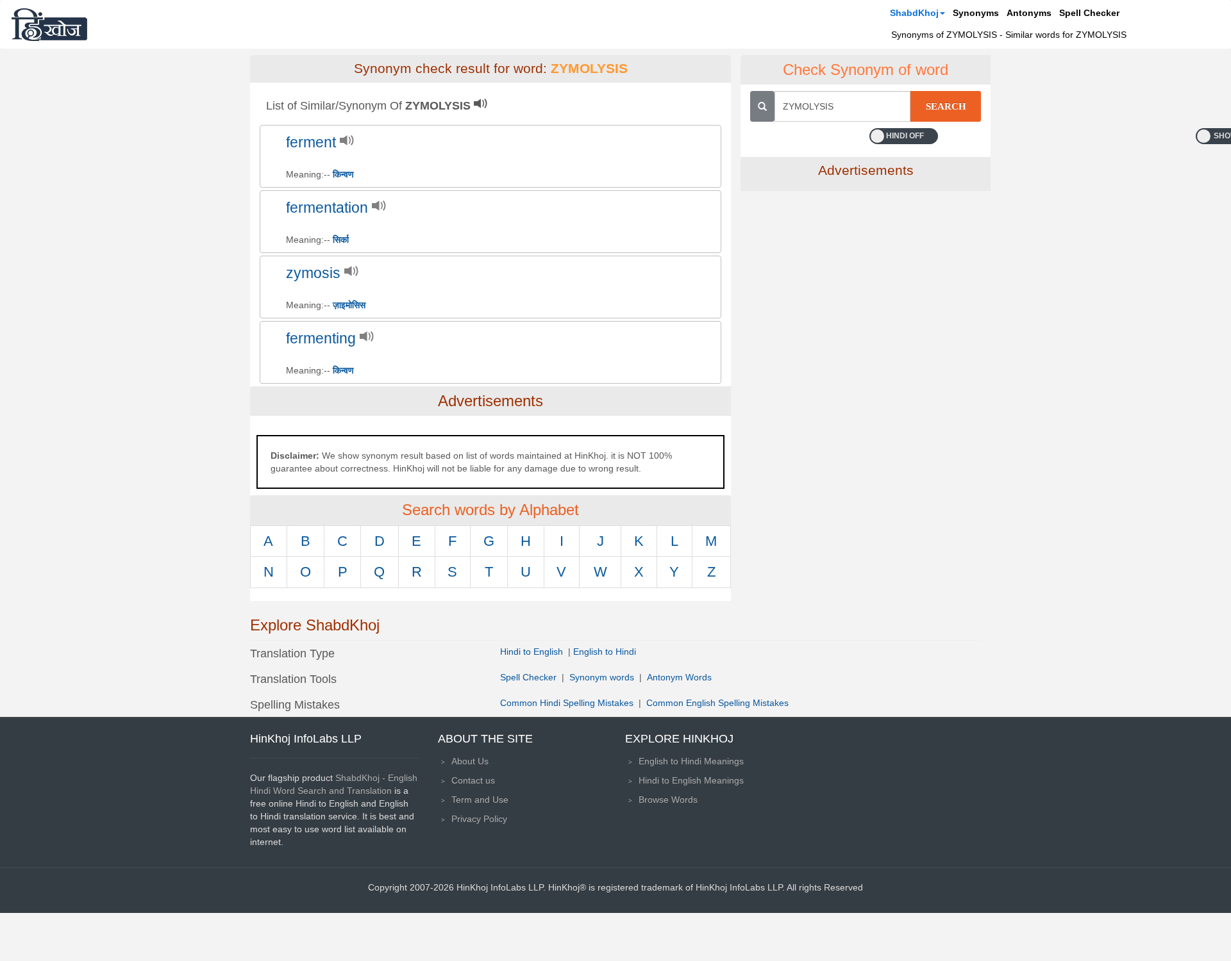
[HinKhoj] (49, 24)
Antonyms (1029, 13)
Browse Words (668, 799)
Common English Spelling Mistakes (717, 703)
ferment (311, 142)
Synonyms (976, 13)
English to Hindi (604, 651)
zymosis (313, 273)
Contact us (473, 780)
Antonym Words (679, 677)
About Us (470, 761)
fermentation (327, 208)
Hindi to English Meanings (691, 780)
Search (946, 106)
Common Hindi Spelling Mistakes (566, 703)
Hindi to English (532, 651)
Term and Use (479, 799)
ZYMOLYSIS (589, 68)
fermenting (321, 338)
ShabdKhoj (914, 13)
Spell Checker (1089, 13)
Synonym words (601, 677)
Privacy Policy (479, 819)
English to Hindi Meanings (691, 761)
